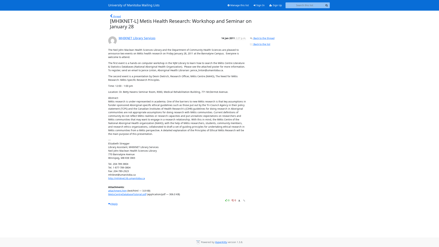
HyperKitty (221, 242)
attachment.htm (117, 190)
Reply (114, 203)
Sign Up (277, 5)
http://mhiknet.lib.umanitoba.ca (126, 178)
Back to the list (261, 44)
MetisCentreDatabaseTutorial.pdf (127, 194)
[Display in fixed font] (239, 200)
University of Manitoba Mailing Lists (133, 5)
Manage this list (239, 5)
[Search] (327, 5)
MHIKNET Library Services (137, 38)
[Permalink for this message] (244, 200)
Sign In (260, 5)
